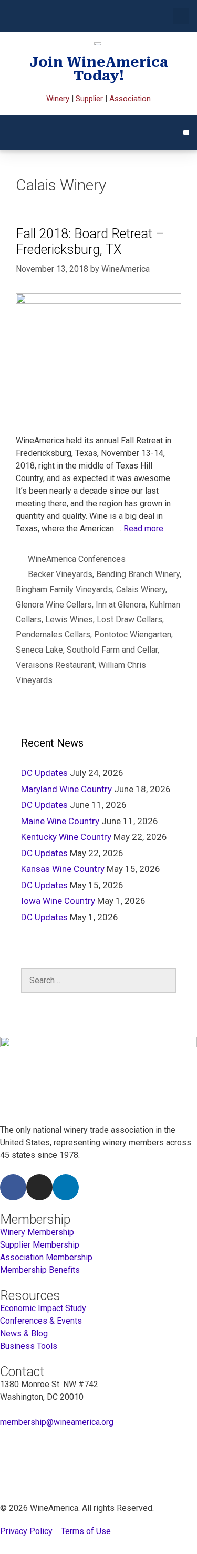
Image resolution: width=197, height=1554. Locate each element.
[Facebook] (13, 1187)
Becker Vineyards (60, 574)
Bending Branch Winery (138, 574)
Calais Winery (140, 589)
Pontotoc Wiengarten (132, 635)
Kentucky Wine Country (66, 837)
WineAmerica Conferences (77, 559)
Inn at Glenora (121, 605)
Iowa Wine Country (58, 901)
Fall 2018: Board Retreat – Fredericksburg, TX (90, 241)
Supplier (89, 98)
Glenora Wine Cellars (54, 605)
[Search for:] (98, 980)
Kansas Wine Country (63, 869)
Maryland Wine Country (66, 789)
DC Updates (44, 773)
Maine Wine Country (60, 821)
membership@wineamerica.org (56, 1422)
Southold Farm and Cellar (112, 650)
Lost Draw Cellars (129, 619)
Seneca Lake (39, 650)
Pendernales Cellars (53, 635)
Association (130, 98)
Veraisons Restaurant (55, 665)
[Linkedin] (66, 1187)
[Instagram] (39, 1187)
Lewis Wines (69, 619)
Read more (143, 529)
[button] (181, 16)
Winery (57, 98)
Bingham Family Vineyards (64, 589)
